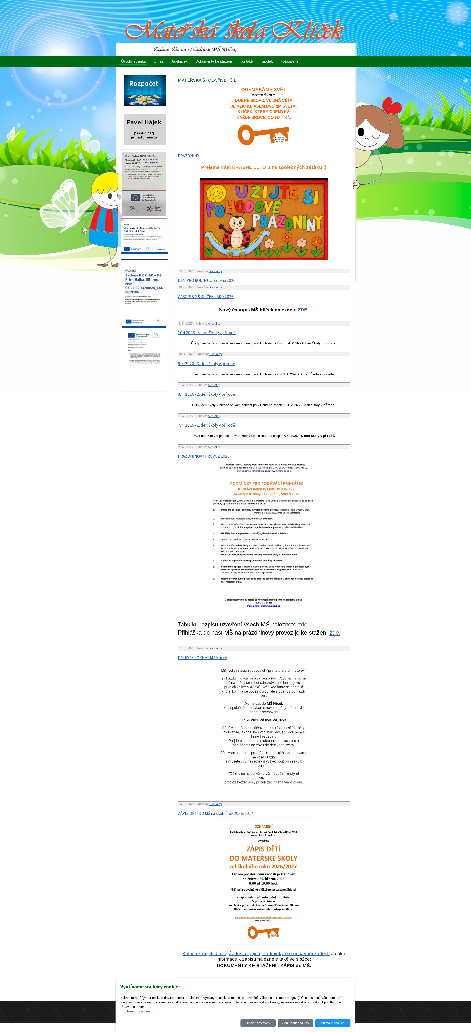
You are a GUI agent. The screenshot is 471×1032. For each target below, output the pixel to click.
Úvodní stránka (133, 61)
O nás (158, 61)
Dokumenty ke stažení (214, 61)
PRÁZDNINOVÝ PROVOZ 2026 (204, 456)
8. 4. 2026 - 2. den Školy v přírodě (206, 394)
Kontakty (247, 61)
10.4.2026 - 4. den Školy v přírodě (207, 332)
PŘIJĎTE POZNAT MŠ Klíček (202, 657)
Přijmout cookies (333, 1023)
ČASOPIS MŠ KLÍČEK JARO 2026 (206, 296)
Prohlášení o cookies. (135, 1011)
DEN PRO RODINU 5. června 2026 (207, 280)
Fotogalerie (289, 61)
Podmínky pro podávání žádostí (296, 953)
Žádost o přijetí (244, 953)
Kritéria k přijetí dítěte (204, 953)
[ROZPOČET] (144, 107)
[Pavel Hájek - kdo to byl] (144, 146)
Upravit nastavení (258, 1023)
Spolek (267, 61)
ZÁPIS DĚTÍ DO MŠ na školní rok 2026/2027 (215, 813)
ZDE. (303, 309)
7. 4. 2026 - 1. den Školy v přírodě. (207, 425)
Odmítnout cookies (295, 1023)
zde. (303, 624)
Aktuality (215, 271)
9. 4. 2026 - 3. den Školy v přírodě (206, 363)
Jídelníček (179, 61)
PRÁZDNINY (188, 156)
